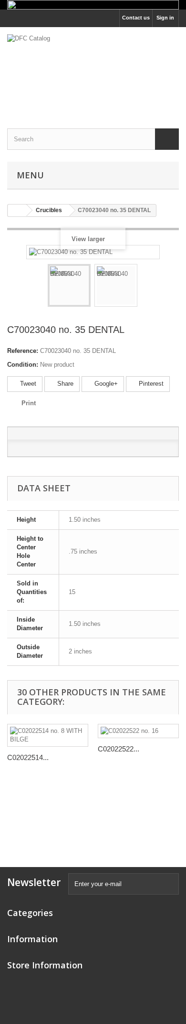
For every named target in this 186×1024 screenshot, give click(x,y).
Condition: (22, 364)
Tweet (27, 383)
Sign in (165, 17)
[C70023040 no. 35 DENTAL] (69, 285)
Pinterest (150, 383)
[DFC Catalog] (93, 69)
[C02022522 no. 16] (138, 731)
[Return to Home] (17, 210)
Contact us (136, 17)
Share (64, 383)
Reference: (22, 350)
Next (146, 287)
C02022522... (118, 749)
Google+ (105, 383)
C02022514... (28, 757)
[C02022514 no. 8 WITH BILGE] (47, 735)
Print (28, 403)
